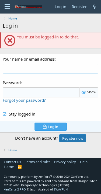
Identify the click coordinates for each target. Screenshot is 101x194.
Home (9, 166)
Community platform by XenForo (46, 177)
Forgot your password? (24, 100)
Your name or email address (29, 59)
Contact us (12, 161)
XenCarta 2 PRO (15, 189)
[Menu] (7, 7)
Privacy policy (65, 161)
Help (84, 161)
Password (12, 82)
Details (63, 185)
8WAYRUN (61, 189)
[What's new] (94, 7)
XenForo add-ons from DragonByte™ (71, 181)
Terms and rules (37, 161)
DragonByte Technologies (39, 185)
